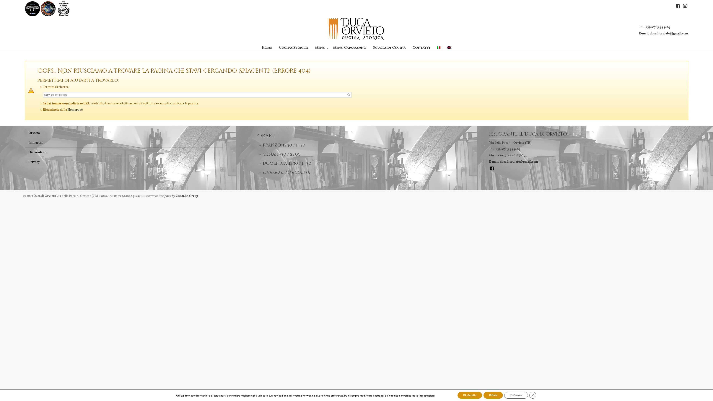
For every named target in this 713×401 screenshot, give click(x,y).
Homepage (75, 110)
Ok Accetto (469, 395)
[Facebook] (678, 6)
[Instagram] (685, 6)
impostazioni (427, 395)
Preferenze (516, 395)
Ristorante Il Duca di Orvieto (356, 29)
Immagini (36, 143)
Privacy (34, 162)
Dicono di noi (38, 152)
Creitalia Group (187, 196)
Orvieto (34, 133)
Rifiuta (493, 395)
